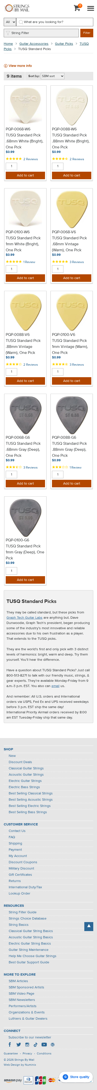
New (12, 756)
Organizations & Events (27, 1012)
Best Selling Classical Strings (31, 793)
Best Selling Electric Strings (30, 806)
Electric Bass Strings (24, 787)
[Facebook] (10, 1045)
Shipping (15, 843)
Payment (15, 849)
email (55, 686)
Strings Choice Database (28, 918)
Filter (86, 33)
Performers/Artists (23, 1006)
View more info (20, 66)
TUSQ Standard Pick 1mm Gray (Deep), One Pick (25, 552)
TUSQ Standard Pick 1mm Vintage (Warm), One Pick (70, 347)
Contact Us (17, 831)
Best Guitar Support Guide (29, 962)
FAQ (12, 837)
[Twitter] (18, 1045)
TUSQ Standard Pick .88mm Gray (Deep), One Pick (69, 450)
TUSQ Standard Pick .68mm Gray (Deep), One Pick (23, 450)
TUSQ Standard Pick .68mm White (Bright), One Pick (24, 141)
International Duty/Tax (25, 887)
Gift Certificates (20, 875)
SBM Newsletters (22, 1000)
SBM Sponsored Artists (26, 987)
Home (8, 44)
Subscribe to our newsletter (29, 1037)
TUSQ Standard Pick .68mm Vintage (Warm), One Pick (69, 244)
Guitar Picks (64, 44)
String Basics (19, 925)
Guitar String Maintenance (28, 950)
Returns (15, 881)
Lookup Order (19, 893)
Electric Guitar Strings (25, 781)
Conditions (44, 1053)
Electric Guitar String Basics (30, 943)
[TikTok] (35, 1045)
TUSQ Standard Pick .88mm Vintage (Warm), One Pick (23, 347)
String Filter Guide (23, 912)
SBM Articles (18, 981)
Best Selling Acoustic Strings (31, 799)
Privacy (27, 1053)
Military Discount (21, 868)
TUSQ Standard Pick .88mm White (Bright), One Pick (71, 141)
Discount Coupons (23, 862)
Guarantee (11, 1053)
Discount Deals (20, 762)
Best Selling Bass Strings (28, 812)
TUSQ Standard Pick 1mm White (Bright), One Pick (23, 244)
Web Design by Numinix (20, 1064)
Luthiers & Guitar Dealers (28, 1018)
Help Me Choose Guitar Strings (32, 956)
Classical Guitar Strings (26, 768)
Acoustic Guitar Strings (26, 774)
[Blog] (52, 1045)
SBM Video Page (21, 993)
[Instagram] (27, 1045)
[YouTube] (44, 1045)
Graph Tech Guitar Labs (24, 617)
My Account (18, 856)
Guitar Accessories (33, 44)
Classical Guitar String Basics (31, 931)
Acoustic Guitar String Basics (31, 937)
